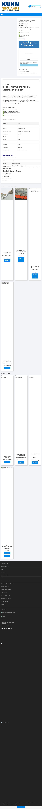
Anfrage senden (29, 65)
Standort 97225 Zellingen (6, 598)
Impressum (3, 572)
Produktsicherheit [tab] (28, 80)
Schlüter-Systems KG (16, 163)
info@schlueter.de (9, 180)
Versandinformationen (5, 580)
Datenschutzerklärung (5, 575)
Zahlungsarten (4, 578)
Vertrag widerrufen (5, 563)
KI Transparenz (4, 592)
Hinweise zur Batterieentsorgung (7, 583)
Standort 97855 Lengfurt (6, 595)
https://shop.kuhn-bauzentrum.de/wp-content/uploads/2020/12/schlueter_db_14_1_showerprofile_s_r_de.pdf (26, 166)
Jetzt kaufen (21, 261)
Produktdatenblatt (7, 155)
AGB (2, 569)
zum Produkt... (7, 260)
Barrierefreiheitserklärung (6, 589)
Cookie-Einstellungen (5, 586)
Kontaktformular (4, 601)
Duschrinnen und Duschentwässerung (30, 73)
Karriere (2, 604)
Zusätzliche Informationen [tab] (17, 80)
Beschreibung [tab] (6, 80)
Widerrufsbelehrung (5, 566)
